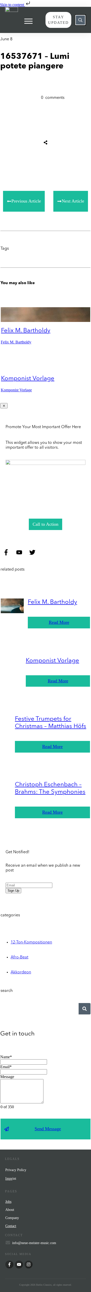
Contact (10, 1226)
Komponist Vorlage (27, 379)
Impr (8, 1178)
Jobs (8, 1202)
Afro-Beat (19, 957)
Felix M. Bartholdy (25, 331)
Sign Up (13, 891)
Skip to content (12, 5)
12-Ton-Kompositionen (31, 942)
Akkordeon (21, 972)
